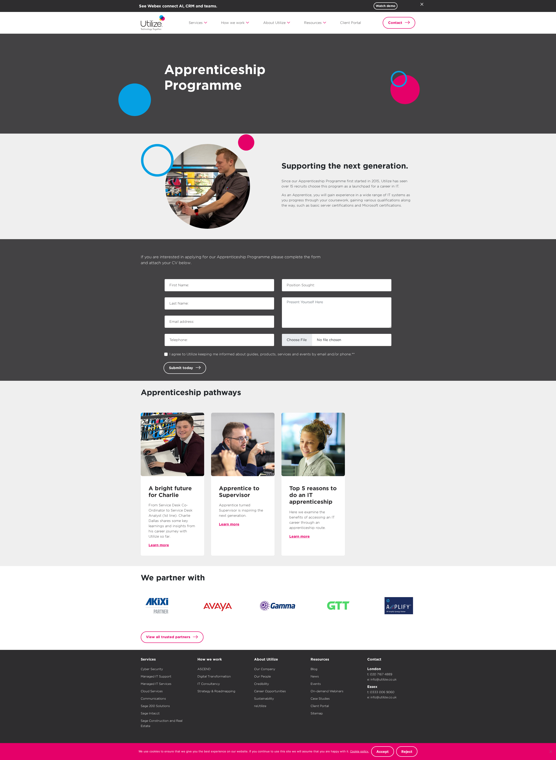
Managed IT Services (156, 683)
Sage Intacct (150, 713)
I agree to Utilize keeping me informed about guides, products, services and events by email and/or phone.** (262, 354)
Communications (153, 698)
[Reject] (550, 751)
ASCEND (204, 669)
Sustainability (264, 698)
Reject (406, 751)
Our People (262, 676)
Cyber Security (152, 669)
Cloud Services (152, 691)
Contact (374, 659)
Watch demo (385, 6)
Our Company (264, 669)
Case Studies (320, 698)
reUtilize (260, 706)
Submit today (181, 368)
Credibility (261, 683)
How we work (209, 659)
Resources (320, 659)
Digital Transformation (214, 676)
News (315, 676)
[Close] (422, 4)
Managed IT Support (156, 676)
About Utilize (266, 659)
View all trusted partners (168, 637)
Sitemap (317, 713)
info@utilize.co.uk (384, 679)
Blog (314, 669)
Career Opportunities (270, 691)
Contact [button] (395, 23)
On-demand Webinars (327, 691)
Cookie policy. (359, 751)
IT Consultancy (208, 683)
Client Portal (320, 706)
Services (148, 659)
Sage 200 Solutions (155, 706)
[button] (198, 23)
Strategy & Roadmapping (216, 691)
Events (316, 683)
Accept (382, 751)
